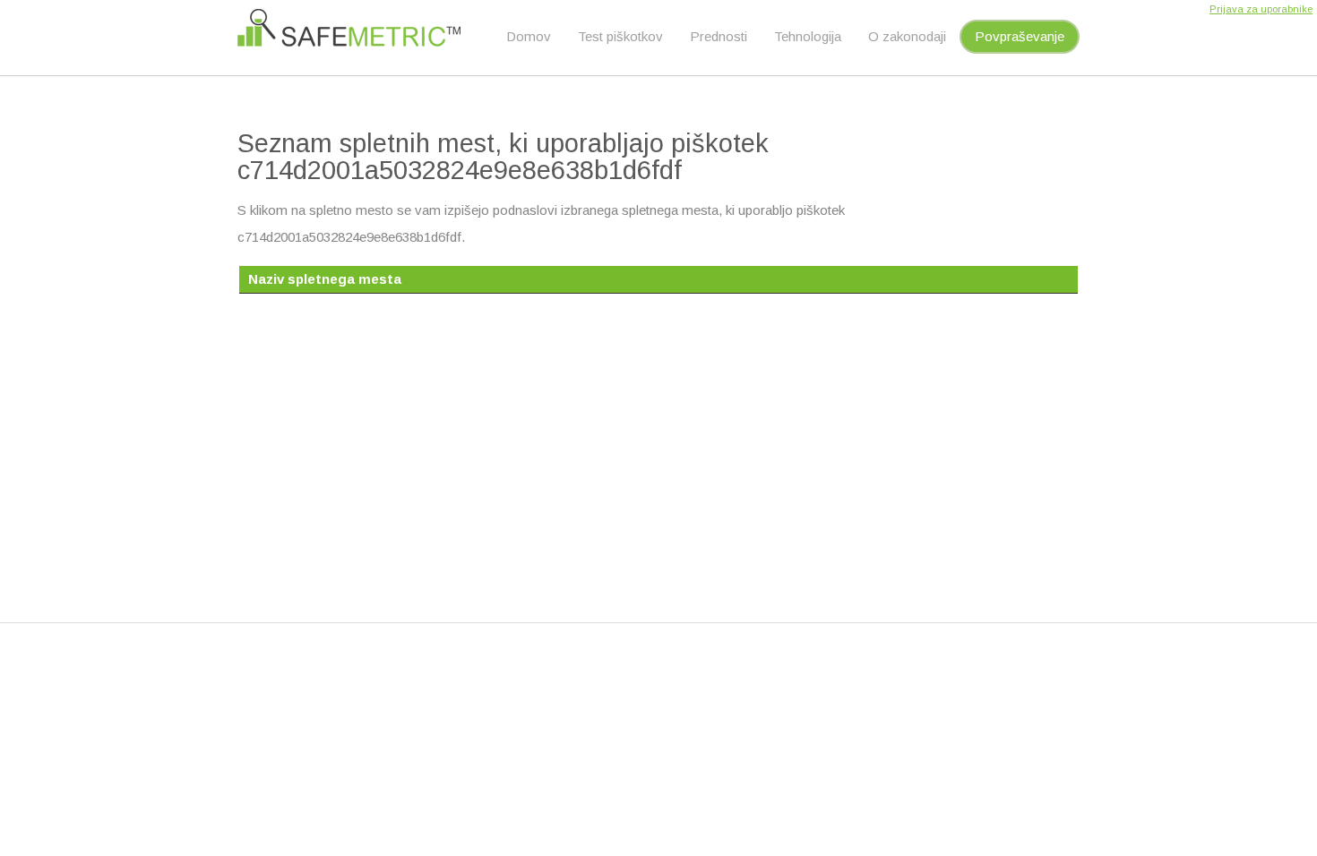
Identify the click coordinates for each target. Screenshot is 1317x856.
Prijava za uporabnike (1261, 9)
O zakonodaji (907, 36)
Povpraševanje (1019, 36)
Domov (528, 36)
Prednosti (718, 36)
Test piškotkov (620, 36)
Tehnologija (807, 36)
